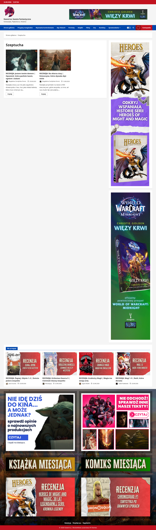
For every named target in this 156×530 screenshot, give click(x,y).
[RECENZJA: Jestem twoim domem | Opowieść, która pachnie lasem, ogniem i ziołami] (21, 60)
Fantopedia (146, 28)
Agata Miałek (86, 383)
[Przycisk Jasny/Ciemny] (129, 28)
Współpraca (77, 523)
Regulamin (87, 523)
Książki (80, 28)
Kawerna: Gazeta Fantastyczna (17, 19)
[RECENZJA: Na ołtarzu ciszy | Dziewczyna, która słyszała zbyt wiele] (55, 60)
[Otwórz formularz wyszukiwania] (133, 28)
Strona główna (9, 28)
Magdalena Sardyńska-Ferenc (17, 81)
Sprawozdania (114, 28)
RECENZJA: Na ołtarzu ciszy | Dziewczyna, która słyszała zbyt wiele (52, 76)
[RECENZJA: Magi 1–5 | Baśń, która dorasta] (133, 363)
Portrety (71, 28)
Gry (94, 28)
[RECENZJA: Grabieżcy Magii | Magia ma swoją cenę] (96, 363)
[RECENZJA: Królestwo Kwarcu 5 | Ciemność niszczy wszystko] (59, 363)
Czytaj (11, 94)
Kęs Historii (61, 28)
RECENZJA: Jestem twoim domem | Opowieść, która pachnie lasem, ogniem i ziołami (20, 76)
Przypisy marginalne (25, 28)
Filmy (88, 28)
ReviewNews (77, 528)
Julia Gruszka (12, 383)
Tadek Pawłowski (123, 383)
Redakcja (68, 523)
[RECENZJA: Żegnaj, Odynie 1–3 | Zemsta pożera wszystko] (23, 363)
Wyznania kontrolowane (45, 28)
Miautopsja (48, 383)
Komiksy (102, 28)
